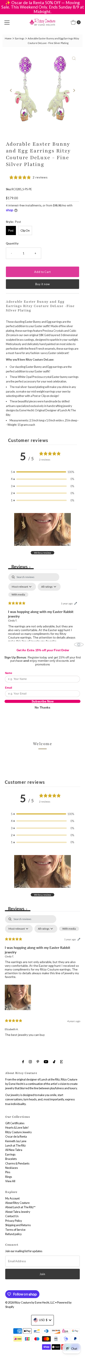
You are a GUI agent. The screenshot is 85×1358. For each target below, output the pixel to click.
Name (8, 673)
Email (8, 687)
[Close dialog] (78, 644)
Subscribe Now (43, 701)
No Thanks (42, 707)
